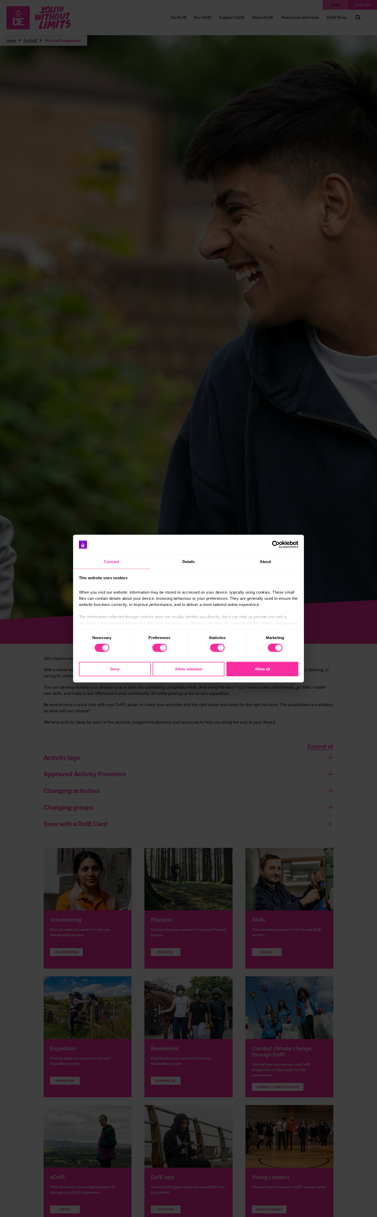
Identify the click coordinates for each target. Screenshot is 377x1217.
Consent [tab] (111, 561)
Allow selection (188, 669)
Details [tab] (188, 561)
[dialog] (188, 608)
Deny (115, 669)
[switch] (159, 648)
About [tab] (265, 561)
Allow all (262, 669)
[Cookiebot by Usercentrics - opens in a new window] (275, 544)
